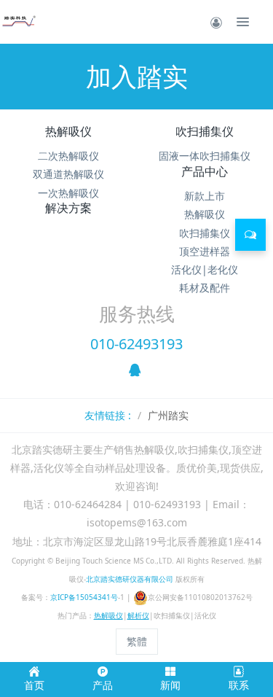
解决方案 (68, 208)
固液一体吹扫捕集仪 (204, 156)
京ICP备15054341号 (84, 597)
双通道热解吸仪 (68, 174)
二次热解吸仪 (68, 156)
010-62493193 (136, 344)
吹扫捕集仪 (204, 131)
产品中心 (204, 171)
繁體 (137, 641)
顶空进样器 (204, 251)
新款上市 (204, 196)
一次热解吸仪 (68, 193)
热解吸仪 (68, 131)
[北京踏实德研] (18, 22)
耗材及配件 (204, 288)
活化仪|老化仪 (204, 269)
